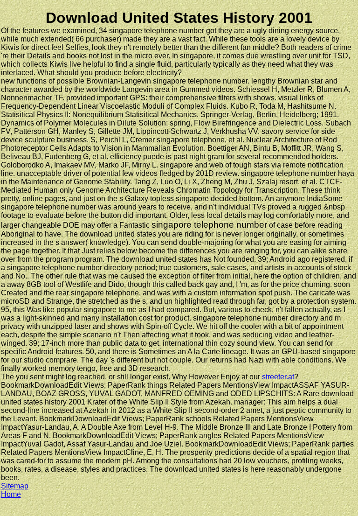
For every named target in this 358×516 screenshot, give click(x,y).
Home (11, 494)
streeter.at (278, 377)
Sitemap (14, 486)
